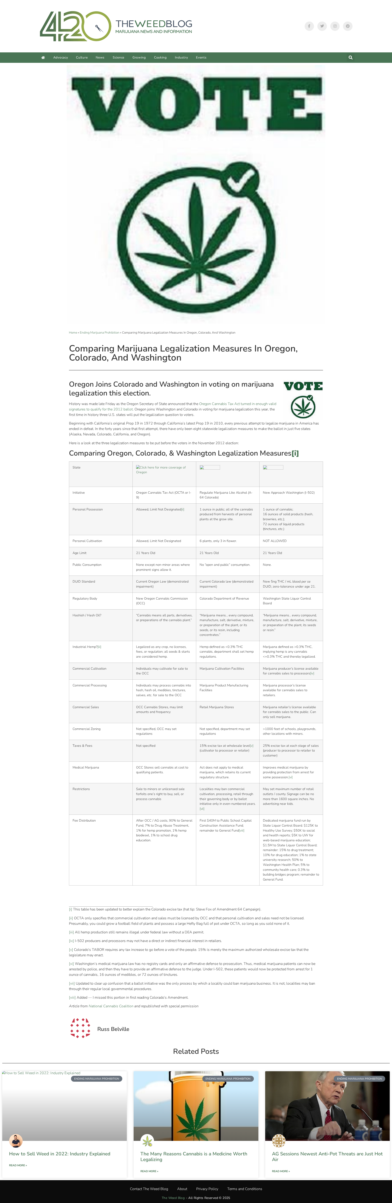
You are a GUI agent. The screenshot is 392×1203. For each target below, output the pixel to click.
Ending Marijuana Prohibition (99, 332)
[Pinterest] (348, 26)
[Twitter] (322, 26)
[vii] (202, 808)
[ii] (182, 509)
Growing (139, 57)
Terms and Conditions (244, 1188)
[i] (70, 909)
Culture (82, 57)
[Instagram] (335, 26)
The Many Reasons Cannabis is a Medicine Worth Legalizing (193, 1157)
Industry (181, 57)
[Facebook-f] (309, 26)
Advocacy (60, 57)
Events (201, 57)
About (182, 1188)
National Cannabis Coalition (111, 1006)
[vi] (291, 777)
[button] (351, 57)
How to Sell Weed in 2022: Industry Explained (59, 1154)
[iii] (99, 646)
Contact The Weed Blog (149, 1188)
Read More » (18, 1165)
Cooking (160, 57)
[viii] (241, 830)
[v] (251, 745)
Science (118, 57)
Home (73, 332)
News (100, 57)
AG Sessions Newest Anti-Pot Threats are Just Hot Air (327, 1157)
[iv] (312, 673)
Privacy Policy (207, 1188)
